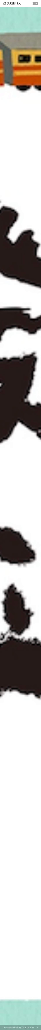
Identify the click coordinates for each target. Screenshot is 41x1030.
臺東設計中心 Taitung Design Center (12, 3)
